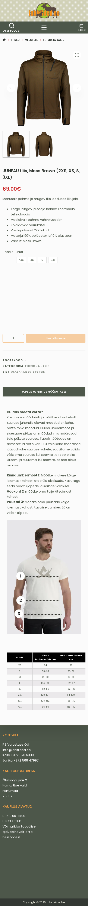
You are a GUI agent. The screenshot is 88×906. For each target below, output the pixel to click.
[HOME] (4, 39)
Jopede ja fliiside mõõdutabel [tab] (44, 391)
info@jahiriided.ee (17, 750)
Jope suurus (13, 252)
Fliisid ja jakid (37, 366)
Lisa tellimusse (56, 338)
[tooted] (44, 27)
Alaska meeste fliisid (28, 372)
